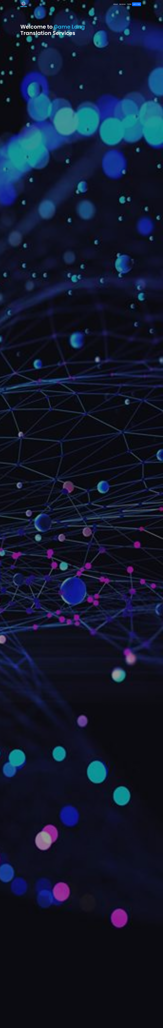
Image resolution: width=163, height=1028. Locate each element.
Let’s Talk (136, 4)
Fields (129, 4)
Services (122, 4)
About (115, 4)
